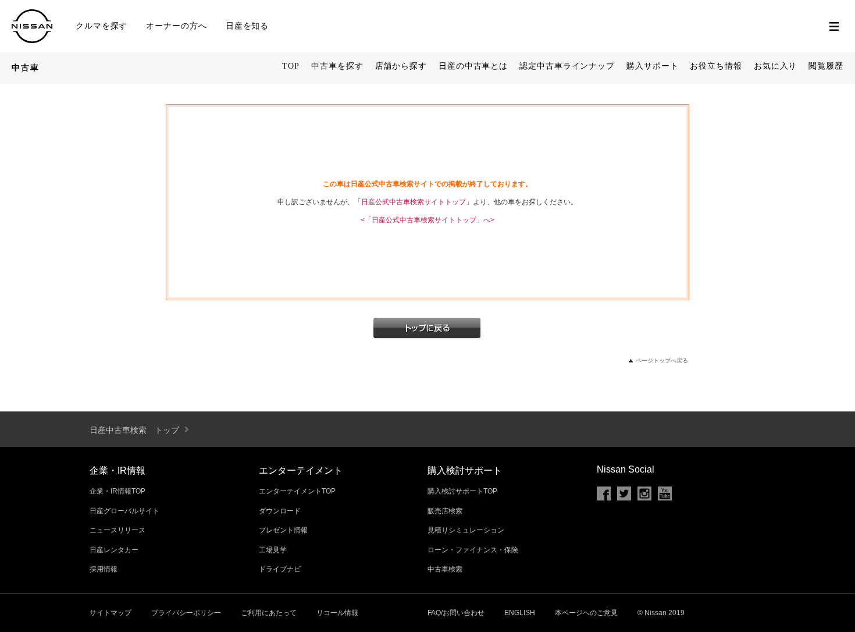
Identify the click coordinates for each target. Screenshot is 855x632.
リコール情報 (337, 613)
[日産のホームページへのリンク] (32, 38)
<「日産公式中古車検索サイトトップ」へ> (427, 220)
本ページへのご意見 (586, 613)
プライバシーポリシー (186, 613)
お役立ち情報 (716, 66)
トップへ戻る (427, 329)
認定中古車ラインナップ (567, 66)
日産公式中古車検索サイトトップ (413, 202)
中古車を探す (337, 66)
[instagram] (644, 493)
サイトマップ (110, 613)
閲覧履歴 (825, 66)
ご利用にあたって (269, 613)
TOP (291, 66)
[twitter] (624, 493)
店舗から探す (401, 66)
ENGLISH (519, 613)
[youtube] (665, 493)
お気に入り (775, 66)
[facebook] (604, 493)
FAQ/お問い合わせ (456, 613)
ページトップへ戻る (662, 360)
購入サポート (652, 66)
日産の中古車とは (473, 66)
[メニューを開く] (834, 26)
